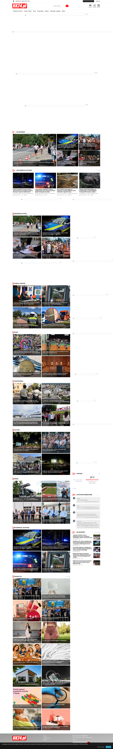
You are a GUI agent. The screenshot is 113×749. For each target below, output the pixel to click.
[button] (99, 170)
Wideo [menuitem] (63, 11)
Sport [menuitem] (34, 11)
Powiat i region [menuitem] (28, 11)
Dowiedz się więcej (100, 746)
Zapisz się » (74, 739)
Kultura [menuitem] (47, 11)
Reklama (45, 739)
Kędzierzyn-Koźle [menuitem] (17, 11)
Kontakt (44, 736)
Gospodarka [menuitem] (40, 11)
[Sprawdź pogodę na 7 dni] (78, 480)
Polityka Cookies (46, 737)
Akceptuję (108, 746)
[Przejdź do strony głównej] (22, 6)
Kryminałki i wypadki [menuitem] (55, 11)
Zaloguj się (98, 1)
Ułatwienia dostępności (89, 1)
